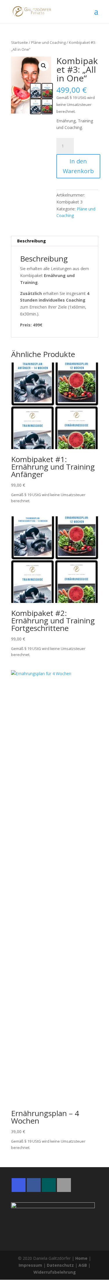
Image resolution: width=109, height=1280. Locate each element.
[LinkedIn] (64, 1185)
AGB (82, 1265)
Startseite (19, 42)
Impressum (30, 1265)
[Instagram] (19, 1185)
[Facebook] (34, 1185)
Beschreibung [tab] (31, 241)
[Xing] (49, 1185)
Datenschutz (60, 1265)
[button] (43, 66)
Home (81, 1258)
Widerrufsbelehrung (54, 1272)
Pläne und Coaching (48, 42)
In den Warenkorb (78, 166)
